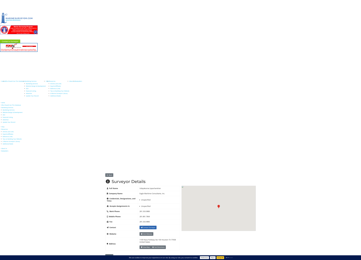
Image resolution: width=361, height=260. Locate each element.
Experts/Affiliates (55, 86)
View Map (146, 247)
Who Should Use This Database (15, 81)
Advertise (29, 93)
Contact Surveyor (149, 227)
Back (110, 175)
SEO (27, 88)
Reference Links (55, 88)
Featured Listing (31, 91)
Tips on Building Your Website (59, 91)
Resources (52, 81)
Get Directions (159, 247)
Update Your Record (32, 96)
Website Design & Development (36, 86)
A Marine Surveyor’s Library (59, 93)
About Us (72, 81)
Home (3, 81)
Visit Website (147, 234)
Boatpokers (78, 81)
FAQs (3, 127)
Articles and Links (55, 84)
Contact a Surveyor (10, 41)
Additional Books (55, 96)
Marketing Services (31, 81)
